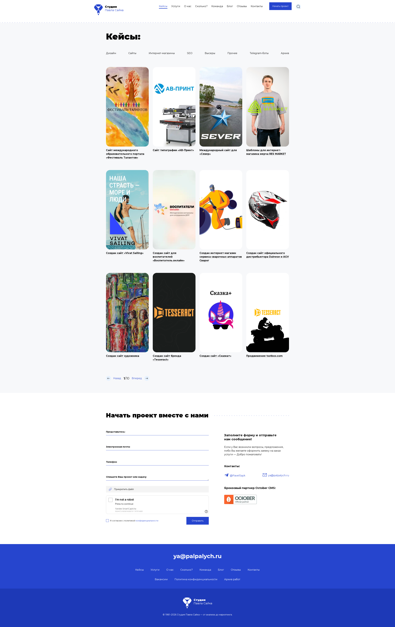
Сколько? (201, 6)
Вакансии (161, 579)
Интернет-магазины (162, 53)
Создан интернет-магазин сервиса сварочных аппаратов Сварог (221, 257)
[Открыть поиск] (298, 6)
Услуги (175, 6)
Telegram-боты (259, 53)
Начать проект (280, 6)
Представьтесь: (115, 431)
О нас (187, 6)
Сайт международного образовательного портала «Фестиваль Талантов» (125, 154)
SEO (189, 53)
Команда (217, 6)
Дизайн (111, 53)
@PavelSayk (237, 475)
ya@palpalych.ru (278, 475)
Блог (230, 6)
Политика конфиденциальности (196, 579)
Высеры (210, 53)
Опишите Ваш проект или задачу (126, 477)
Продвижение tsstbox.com (264, 355)
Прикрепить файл (124, 489)
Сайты (132, 53)
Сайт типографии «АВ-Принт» (173, 150)
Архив (285, 53)
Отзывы (242, 6)
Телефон (111, 462)
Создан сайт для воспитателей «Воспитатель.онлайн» (169, 257)
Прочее (232, 53)
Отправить (198, 520)
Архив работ (232, 579)
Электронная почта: (118, 446)
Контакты (257, 6)
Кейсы (163, 6)
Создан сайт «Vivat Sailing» (124, 253)
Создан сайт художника (122, 355)
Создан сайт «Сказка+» (215, 355)
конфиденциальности (147, 520)
